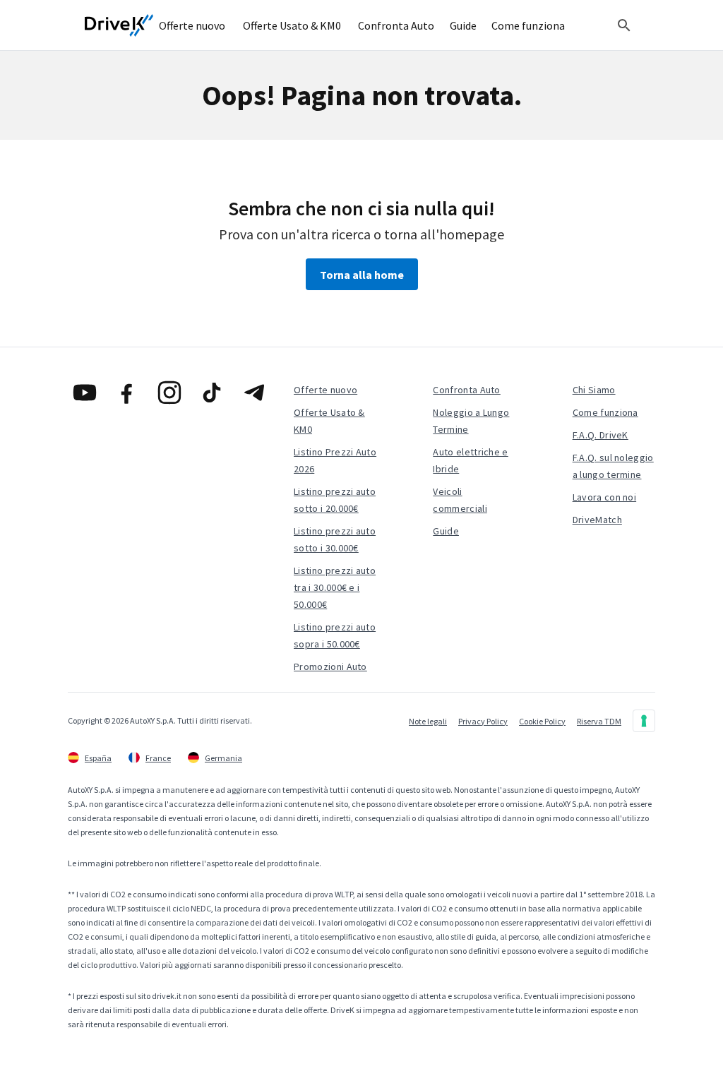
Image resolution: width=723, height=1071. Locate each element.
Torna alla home (362, 275)
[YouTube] (85, 392)
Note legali (428, 721)
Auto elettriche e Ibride (470, 460)
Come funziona (605, 412)
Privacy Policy (483, 721)
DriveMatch (597, 519)
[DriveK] (119, 25)
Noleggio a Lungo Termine (471, 421)
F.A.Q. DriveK (600, 435)
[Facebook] (127, 392)
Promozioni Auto (330, 666)
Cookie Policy (542, 721)
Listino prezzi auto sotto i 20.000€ (335, 500)
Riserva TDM (599, 721)
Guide (446, 531)
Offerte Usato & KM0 (329, 421)
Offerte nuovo (325, 389)
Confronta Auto (466, 389)
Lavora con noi (604, 497)
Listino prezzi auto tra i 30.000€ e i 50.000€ (335, 587)
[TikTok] (212, 392)
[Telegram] (254, 392)
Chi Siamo (594, 389)
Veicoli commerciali (460, 500)
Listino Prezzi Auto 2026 (335, 460)
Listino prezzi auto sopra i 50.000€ (335, 635)
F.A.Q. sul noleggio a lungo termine (613, 466)
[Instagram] (169, 392)
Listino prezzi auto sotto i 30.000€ (335, 539)
